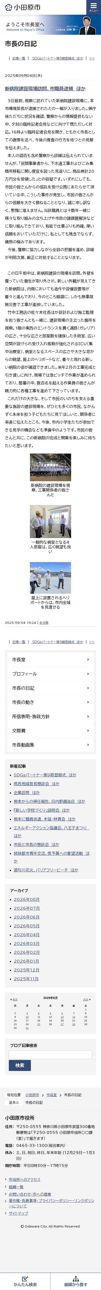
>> (92, 58)
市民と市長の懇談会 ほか (36, 845)
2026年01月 (26, 961)
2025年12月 (26, 970)
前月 (15, 999)
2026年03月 (27, 944)
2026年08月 (27, 899)
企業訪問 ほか (27, 793)
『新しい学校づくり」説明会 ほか (42, 810)
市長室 (52, 1095)
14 (73, 1017)
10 (27, 1017)
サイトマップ (18, 1213)
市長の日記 (23, 688)
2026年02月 (27, 952)
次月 (85, 999)
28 (73, 1024)
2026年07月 (27, 908)
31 (27, 1028)
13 (62, 1017)
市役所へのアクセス (24, 1179)
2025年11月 (26, 979)
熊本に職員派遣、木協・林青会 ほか (45, 819)
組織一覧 (16, 1187)
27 (62, 1024)
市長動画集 (23, 745)
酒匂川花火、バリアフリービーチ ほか (46, 870)
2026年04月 (27, 935)
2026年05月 (27, 926)
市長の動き (23, 702)
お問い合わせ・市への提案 (30, 1194)
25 (38, 1024)
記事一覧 (19, 58)
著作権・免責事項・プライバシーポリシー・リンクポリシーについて (51, 1203)
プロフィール (24, 674)
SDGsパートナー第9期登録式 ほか (57, 58)
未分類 (43, 622)
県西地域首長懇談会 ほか (37, 784)
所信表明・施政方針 (31, 716)
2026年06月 (27, 917)
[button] (93, 7)
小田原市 (23, 7)
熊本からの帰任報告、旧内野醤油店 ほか (49, 801)
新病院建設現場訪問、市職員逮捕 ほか (45, 88)
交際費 (18, 730)
